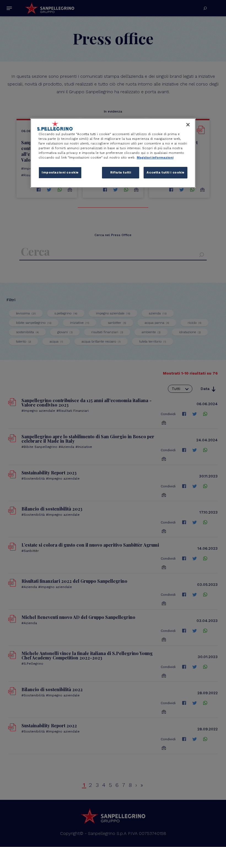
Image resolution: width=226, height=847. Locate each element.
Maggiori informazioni (155, 157)
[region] (113, 153)
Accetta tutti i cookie (165, 172)
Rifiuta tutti (120, 172)
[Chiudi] (188, 125)
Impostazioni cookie (60, 172)
